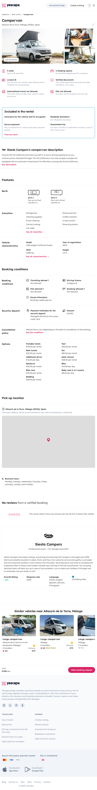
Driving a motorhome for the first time (14, 730)
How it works (7, 720)
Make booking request (81, 670)
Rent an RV (7, 724)
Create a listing (77, 5)
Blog (4, 782)
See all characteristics (37, 256)
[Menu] (91, 5)
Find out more (11, 134)
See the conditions (34, 332)
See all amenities (34, 232)
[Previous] (5, 625)
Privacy (37, 782)
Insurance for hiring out (45, 729)
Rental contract (42, 724)
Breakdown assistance (45, 734)
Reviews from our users (12, 737)
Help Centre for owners (45, 739)
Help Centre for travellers (13, 741)
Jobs (22, 782)
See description (9, 164)
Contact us (13, 782)
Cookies (47, 782)
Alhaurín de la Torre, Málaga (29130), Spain (21, 25)
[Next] (33, 625)
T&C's (29, 782)
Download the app (57, 5)
